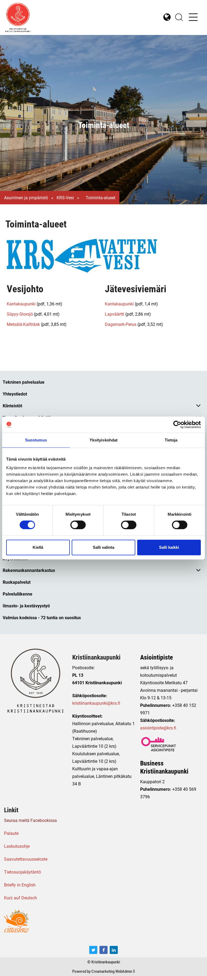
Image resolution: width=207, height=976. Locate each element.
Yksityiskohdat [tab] (103, 440)
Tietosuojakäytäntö (22, 872)
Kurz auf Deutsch (20, 897)
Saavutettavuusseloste (25, 859)
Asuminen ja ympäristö (26, 197)
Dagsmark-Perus (120, 324)
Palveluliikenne (17, 594)
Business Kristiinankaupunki (164, 767)
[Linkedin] (114, 950)
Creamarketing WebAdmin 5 (113, 971)
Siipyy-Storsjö (20, 314)
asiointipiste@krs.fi (158, 728)
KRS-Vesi (65, 197)
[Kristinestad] (54, 17)
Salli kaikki (169, 547)
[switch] (78, 525)
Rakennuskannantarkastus (29, 570)
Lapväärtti (114, 314)
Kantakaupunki (21, 304)
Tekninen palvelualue (23, 382)
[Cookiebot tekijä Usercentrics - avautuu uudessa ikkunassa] (177, 425)
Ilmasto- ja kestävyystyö (26, 605)
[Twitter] (93, 950)
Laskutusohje (17, 846)
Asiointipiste (156, 657)
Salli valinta (103, 547)
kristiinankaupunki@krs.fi (96, 703)
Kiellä (38, 547)
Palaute (11, 833)
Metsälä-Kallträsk (23, 324)
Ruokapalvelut (16, 582)
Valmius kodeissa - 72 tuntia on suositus (42, 617)
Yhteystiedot (15, 394)
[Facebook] (103, 950)
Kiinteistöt (12, 405)
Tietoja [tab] (171, 440)
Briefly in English (20, 885)
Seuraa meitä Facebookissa (30, 820)
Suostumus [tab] (36, 440)
